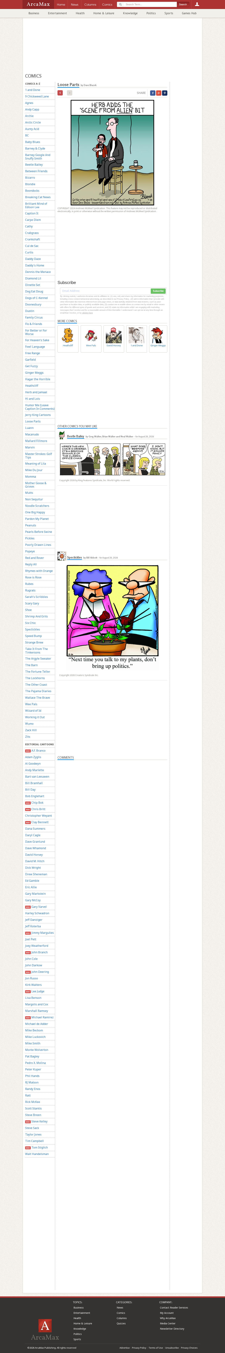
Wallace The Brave (37, 698)
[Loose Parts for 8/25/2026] (60, 92)
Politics (151, 13)
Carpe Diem (33, 220)
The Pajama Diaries (38, 691)
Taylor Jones (33, 1134)
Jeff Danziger (33, 920)
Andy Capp (32, 109)
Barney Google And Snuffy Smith (37, 156)
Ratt (28, 1095)
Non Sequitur (34, 499)
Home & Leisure (103, 13)
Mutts (29, 493)
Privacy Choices (189, 1347)
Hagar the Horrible (37, 379)
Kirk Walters (33, 985)
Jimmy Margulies (40, 933)
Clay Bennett (37, 822)
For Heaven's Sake (37, 340)
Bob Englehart (34, 796)
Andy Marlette (34, 770)
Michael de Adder (36, 1024)
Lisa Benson (33, 998)
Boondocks (32, 191)
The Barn (31, 665)
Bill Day (30, 790)
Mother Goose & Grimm (35, 485)
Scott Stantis (33, 1108)
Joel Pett (30, 939)
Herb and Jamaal (36, 392)
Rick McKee (32, 1102)
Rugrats (30, 590)
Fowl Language (35, 347)
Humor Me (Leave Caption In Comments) (40, 407)
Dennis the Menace (38, 272)
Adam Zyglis (33, 757)
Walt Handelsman (37, 1154)
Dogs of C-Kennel (36, 298)
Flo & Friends (33, 324)
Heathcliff (31, 386)
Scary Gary (32, 603)
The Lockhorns (35, 678)
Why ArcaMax (168, 1318)
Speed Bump (33, 636)
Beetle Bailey (34, 165)
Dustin (29, 311)
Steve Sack (32, 1128)
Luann (29, 428)
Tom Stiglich (37, 1147)
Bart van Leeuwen (37, 776)
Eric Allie (31, 887)
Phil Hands (32, 1076)
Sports (169, 13)
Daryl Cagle (32, 835)
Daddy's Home (34, 265)
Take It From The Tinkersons (36, 650)
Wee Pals (31, 704)
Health (80, 13)
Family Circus (34, 317)
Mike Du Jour (34, 470)
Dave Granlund (35, 842)
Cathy (29, 226)
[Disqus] (112, 898)
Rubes (29, 584)
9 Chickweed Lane (37, 96)
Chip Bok (34, 803)
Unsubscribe (172, 1347)
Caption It (31, 213)
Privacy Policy (139, 1347)
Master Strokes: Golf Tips (38, 455)
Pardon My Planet (37, 519)
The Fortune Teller (37, 672)
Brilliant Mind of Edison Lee (36, 205)
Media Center (167, 1323)
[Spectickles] (61, 556)
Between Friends (36, 171)
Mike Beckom (34, 1030)
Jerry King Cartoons (38, 415)
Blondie (30, 184)
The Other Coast (36, 685)
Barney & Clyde (35, 148)
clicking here (87, 313)
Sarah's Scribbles (36, 597)
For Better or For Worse (36, 332)
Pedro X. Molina (35, 1063)
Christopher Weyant (38, 816)
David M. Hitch (34, 861)
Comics (121, 1312)
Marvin (30, 447)
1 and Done (32, 90)
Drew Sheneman (36, 874)
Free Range (32, 353)
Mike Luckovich (35, 1037)
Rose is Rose (33, 577)
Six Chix (30, 623)
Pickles (29, 538)
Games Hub (189, 13)
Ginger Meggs (34, 373)
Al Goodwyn (33, 763)
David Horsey (34, 855)
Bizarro (30, 178)
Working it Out (35, 717)
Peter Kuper (33, 1069)
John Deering (37, 972)
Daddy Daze (33, 259)
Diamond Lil (33, 278)
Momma (30, 476)
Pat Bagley (32, 1056)
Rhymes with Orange (39, 571)
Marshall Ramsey (36, 1011)
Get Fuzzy (31, 366)
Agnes (29, 103)
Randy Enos (32, 1089)
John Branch (36, 952)
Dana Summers (35, 829)
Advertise (125, 1347)
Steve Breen (33, 1115)
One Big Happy (35, 512)
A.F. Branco (35, 750)
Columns (122, 1318)
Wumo (29, 724)
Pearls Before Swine (38, 532)
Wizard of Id (33, 711)
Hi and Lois (32, 399)
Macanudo (32, 434)
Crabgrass (32, 233)
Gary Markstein (35, 894)
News (120, 1307)
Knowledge (130, 13)
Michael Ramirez (39, 1017)
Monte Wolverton (36, 1050)
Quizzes (121, 1323)
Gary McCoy (33, 900)
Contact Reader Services (174, 1307)
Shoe (28, 610)
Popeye (30, 551)
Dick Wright (33, 868)
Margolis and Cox (36, 1004)
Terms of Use (156, 1347)
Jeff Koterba (33, 926)
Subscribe (158, 291)
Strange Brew (34, 642)
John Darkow (33, 965)
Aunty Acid (32, 129)
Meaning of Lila (35, 463)
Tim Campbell (34, 1141)
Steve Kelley (36, 1121)
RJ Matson (31, 1082)
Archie (29, 116)
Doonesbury (33, 304)
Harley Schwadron (37, 913)
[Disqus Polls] (112, 804)
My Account (167, 1312)
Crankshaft (32, 239)
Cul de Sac (31, 246)
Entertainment (57, 13)
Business (33, 13)
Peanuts (30, 525)
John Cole (31, 959)
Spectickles (32, 629)
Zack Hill (31, 730)
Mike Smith (32, 1043)
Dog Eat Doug (34, 291)
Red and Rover (34, 558)
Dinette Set (32, 285)
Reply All (31, 564)
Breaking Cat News (38, 197)
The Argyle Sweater (38, 658)
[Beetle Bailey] (61, 434)
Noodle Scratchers (37, 506)
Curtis (29, 252)
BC (27, 135)
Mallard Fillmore (36, 441)
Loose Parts (33, 421)
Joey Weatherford (36, 946)
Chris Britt (35, 809)
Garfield (30, 360)
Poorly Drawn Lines (38, 545)
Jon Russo (31, 978)
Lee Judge (35, 991)
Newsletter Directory (172, 1328)
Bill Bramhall (34, 783)
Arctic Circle (33, 122)
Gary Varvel (36, 907)
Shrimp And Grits (36, 616)
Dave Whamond (35, 848)
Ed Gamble (32, 881)
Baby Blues (32, 142)
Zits (27, 737)
